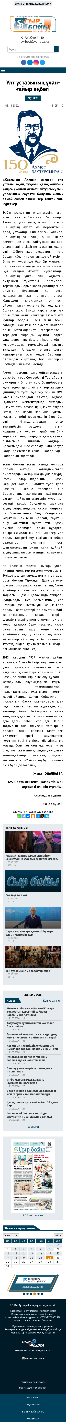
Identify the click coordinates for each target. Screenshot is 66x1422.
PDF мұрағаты (33, 1215)
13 (31, 1253)
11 (15, 1253)
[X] (42, 816)
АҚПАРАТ (33, 98)
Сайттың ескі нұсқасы (33, 1382)
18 (15, 1257)
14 (40, 1253)
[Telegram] (23, 816)
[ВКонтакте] (28, 816)
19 (23, 1257)
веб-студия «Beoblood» (33, 1387)
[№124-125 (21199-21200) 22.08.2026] (33, 1176)
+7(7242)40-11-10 (32, 38)
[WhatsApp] (19, 816)
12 (23, 1253)
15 (49, 1253)
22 (49, 1257)
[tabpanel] (33, 1282)
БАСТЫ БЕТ (33, 1397)
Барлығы (33, 1126)
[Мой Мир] (38, 816)
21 (40, 1257)
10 (7, 1253)
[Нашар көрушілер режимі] (34, 8)
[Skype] (47, 816)
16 (58, 1253)
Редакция (33, 1404)
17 (7, 1257)
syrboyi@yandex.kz (34, 42)
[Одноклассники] (33, 816)
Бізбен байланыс (33, 1411)
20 (31, 1257)
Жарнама (33, 1418)
